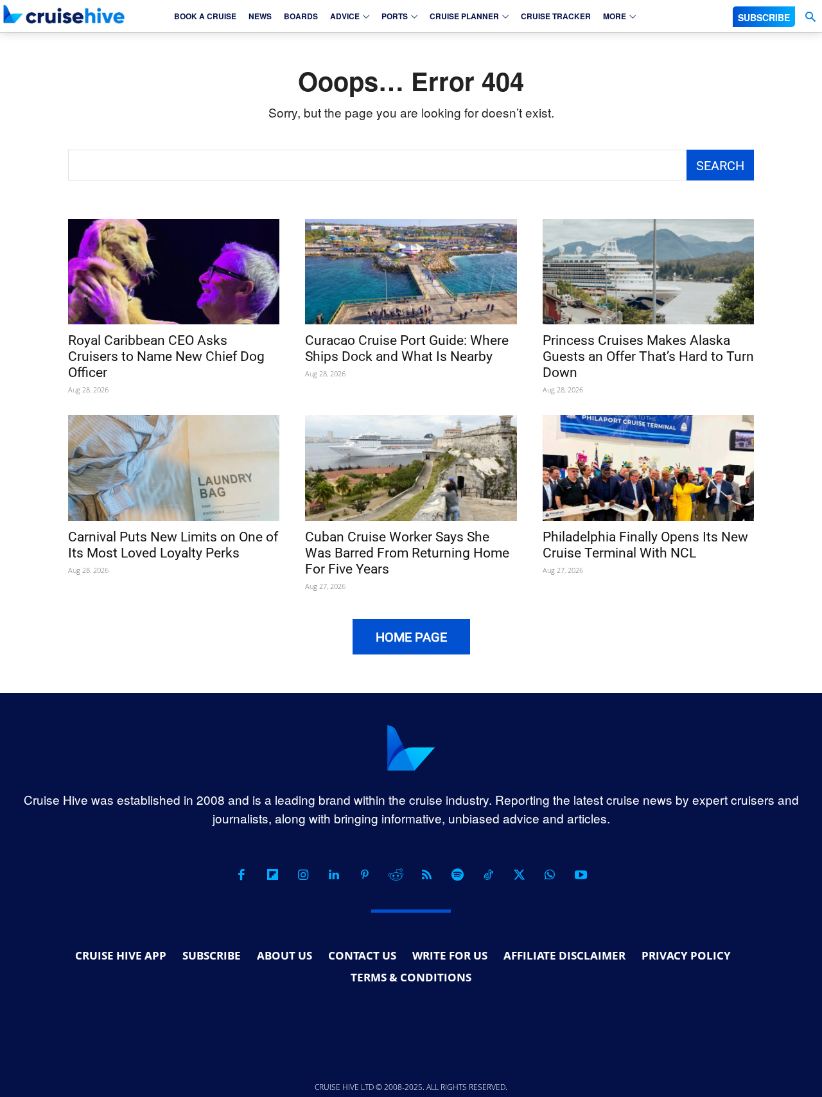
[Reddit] (395, 875)
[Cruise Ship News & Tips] (64, 14)
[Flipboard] (272, 875)
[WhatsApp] (550, 875)
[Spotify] (457, 875)
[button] (810, 17)
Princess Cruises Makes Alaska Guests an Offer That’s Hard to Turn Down (648, 356)
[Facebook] (241, 875)
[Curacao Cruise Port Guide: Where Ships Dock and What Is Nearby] (410, 272)
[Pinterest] (365, 875)
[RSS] (426, 875)
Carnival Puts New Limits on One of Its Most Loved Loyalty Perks (173, 545)
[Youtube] (580, 875)
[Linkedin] (334, 875)
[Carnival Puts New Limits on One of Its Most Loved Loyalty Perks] (173, 468)
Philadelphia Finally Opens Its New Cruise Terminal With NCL (645, 545)
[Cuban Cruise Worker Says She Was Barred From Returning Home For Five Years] (410, 468)
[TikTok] (488, 875)
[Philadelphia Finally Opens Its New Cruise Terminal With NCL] (648, 468)
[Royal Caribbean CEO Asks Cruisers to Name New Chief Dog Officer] (173, 272)
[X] (519, 875)
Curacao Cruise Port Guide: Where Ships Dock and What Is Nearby (407, 348)
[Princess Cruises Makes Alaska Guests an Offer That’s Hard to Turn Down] (648, 272)
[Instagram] (303, 875)
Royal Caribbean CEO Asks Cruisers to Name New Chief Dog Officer (166, 356)
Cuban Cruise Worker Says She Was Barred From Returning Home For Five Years (407, 553)
